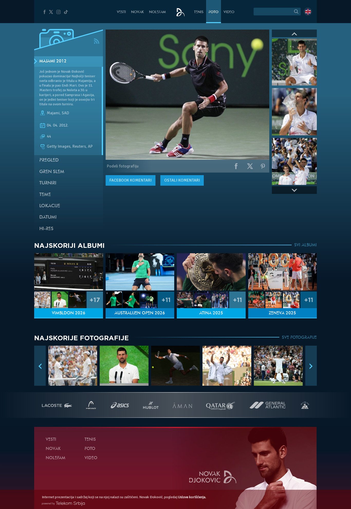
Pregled (49, 160)
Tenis (199, 12)
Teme (45, 194)
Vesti (121, 12)
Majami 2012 (53, 61)
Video (229, 12)
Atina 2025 (211, 313)
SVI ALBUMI (305, 245)
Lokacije (49, 206)
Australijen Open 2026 (140, 313)
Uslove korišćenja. (192, 497)
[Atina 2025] (211, 271)
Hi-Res (46, 229)
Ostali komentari (182, 180)
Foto (213, 12)
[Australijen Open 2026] (140, 271)
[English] (307, 11)
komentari (130, 180)
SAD (65, 113)
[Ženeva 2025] (282, 271)
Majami (53, 113)
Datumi (48, 217)
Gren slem (51, 171)
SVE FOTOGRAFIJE (299, 338)
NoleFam (157, 12)
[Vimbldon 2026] (68, 271)
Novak (137, 12)
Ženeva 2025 (282, 313)
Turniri (47, 183)
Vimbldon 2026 (68, 313)
